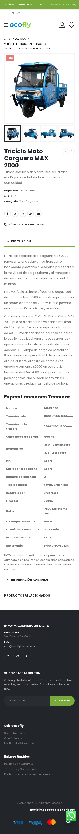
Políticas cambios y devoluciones (27, 774)
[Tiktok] (18, 13)
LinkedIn (23, 213)
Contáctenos (13, 738)
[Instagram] (12, 13)
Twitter (15, 213)
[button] (9, 88)
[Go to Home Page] (5, 39)
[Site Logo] (20, 25)
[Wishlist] (71, 25)
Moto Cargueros (28, 201)
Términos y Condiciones (21, 769)
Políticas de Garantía (18, 764)
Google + (30, 213)
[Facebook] (6, 13)
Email (38, 213)
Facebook (7, 213)
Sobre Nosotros (15, 733)
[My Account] (62, 25)
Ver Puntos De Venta (18, 636)
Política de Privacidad (19, 743)
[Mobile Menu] (6, 25)
